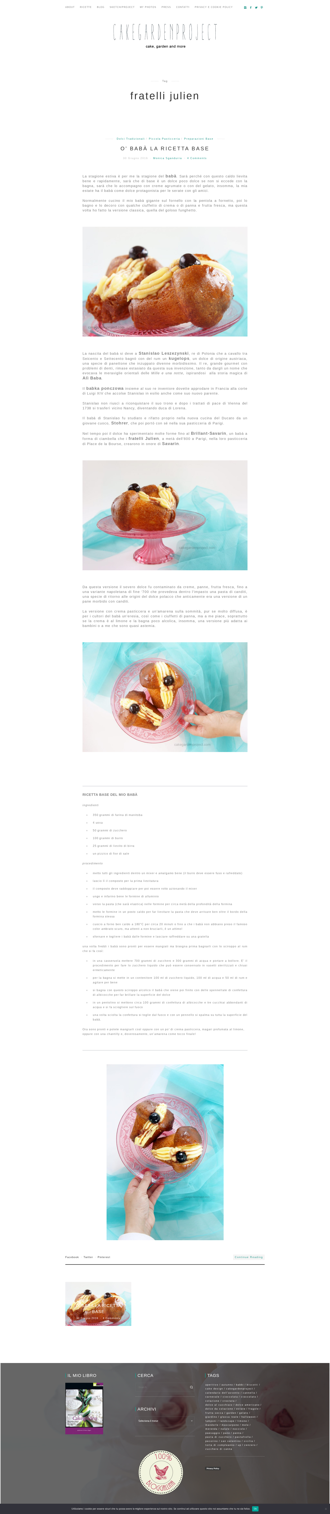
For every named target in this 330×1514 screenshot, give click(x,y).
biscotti (252, 1384)
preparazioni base (198, 138)
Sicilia (248, 1441)
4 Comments (197, 158)
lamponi (211, 1421)
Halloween (248, 1417)
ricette (86, 7)
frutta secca (214, 1413)
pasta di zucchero (218, 1437)
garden (231, 1413)
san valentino (231, 1441)
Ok (255, 1508)
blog (100, 7)
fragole (254, 1409)
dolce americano (248, 1405)
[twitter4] (256, 7)
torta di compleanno (220, 1445)
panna (237, 1433)
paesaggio (212, 1433)
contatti (183, 7)
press (166, 7)
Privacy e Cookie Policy (214, 7)
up (239, 1445)
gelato (243, 1413)
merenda (211, 1429)
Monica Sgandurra (168, 158)
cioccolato (248, 1396)
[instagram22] (245, 7)
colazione (212, 1401)
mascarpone (230, 1425)
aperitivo (211, 1384)
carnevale (212, 1396)
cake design (214, 1388)
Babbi (240, 1384)
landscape (227, 1421)
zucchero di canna (218, 1449)
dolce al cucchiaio (219, 1405)
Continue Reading (249, 1257)
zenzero (250, 1445)
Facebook (72, 1257)
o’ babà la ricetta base (165, 148)
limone (242, 1421)
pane (226, 1433)
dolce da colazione (219, 1409)
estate (241, 1409)
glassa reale (229, 1417)
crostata (229, 1401)
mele (245, 1425)
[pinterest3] (262, 7)
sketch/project (122, 7)
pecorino (211, 1441)
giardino (211, 1417)
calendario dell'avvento (222, 1393)
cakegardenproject (239, 1388)
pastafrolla (243, 1437)
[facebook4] (251, 7)
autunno (227, 1384)
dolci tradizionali (131, 138)
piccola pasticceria (164, 138)
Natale (225, 1429)
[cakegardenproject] (165, 36)
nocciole (239, 1429)
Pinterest (104, 1257)
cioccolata (230, 1396)
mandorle (212, 1425)
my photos (148, 7)
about (70, 7)
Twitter (89, 1257)
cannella (249, 1393)
